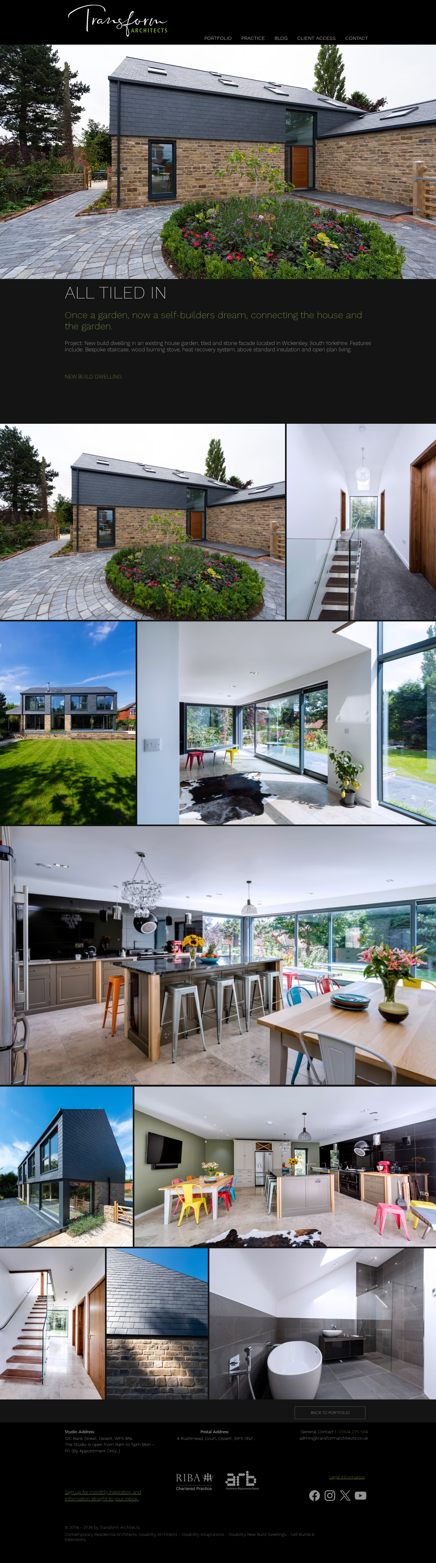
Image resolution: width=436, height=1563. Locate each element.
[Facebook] (314, 1495)
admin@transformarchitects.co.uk (333, 1438)
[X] (345, 1495)
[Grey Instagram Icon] (330, 1495)
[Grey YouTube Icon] (360, 1495)
